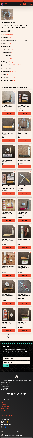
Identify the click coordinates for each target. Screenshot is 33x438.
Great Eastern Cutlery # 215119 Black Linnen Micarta (24, 159)
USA (13, 80)
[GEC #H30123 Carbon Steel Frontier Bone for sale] (8, 258)
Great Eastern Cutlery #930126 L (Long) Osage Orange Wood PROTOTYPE (24, 107)
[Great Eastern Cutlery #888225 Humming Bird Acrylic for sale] (24, 422)
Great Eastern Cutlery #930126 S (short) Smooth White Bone (23, 350)
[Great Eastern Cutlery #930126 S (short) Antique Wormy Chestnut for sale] (8, 286)
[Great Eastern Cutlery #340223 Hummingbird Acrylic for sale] (8, 395)
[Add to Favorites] (14, 91)
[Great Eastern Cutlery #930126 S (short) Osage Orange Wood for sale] (8, 124)
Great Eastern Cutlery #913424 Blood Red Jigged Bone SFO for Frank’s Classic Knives (24, 296)
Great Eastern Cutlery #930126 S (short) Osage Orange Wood (7, 133)
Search (21, 4)
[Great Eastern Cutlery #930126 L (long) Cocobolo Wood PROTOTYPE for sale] (24, 314)
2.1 (12, 46)
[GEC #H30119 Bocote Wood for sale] (24, 231)
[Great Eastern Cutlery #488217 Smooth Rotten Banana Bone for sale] (24, 178)
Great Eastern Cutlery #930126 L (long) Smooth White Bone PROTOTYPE (7, 350)
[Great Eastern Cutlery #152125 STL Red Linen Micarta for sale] (24, 205)
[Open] (5, 4)
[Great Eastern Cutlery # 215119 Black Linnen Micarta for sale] (24, 151)
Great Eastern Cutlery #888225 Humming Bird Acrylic (22, 431)
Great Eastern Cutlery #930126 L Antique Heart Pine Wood (23, 404)
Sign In (24, 4)
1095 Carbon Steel (16, 65)
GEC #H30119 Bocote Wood (24, 239)
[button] (8, 113)
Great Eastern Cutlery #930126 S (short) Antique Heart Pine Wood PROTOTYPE (23, 268)
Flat (7, 74)
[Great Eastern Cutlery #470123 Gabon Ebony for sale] (8, 97)
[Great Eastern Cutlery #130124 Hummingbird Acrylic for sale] (8, 422)
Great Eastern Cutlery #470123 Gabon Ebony (7, 106)
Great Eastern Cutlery (8, 34)
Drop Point (13, 71)
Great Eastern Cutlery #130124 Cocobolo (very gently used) (7, 160)
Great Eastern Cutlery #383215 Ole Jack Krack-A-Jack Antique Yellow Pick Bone (24, 377)
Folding (11, 62)
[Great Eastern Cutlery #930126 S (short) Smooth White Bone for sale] (24, 341)
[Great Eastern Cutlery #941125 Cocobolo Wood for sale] (24, 124)
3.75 (12, 49)
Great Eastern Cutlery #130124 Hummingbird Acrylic (6, 431)
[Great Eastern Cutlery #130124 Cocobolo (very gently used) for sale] (8, 151)
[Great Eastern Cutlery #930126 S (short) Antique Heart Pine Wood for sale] (8, 314)
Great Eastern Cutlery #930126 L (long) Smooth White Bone (7, 241)
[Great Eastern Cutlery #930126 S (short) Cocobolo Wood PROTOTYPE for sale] (8, 368)
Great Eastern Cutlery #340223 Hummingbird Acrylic (6, 404)
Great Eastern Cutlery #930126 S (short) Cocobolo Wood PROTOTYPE (8, 377)
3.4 (11, 58)
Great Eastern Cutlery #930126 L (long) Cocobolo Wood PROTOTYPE (24, 324)
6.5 (12, 55)
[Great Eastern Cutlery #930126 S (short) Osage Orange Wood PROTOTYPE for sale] (8, 178)
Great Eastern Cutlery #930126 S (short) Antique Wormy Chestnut (7, 295)
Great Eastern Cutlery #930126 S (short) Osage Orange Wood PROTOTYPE (8, 187)
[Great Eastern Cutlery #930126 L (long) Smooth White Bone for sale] (8, 231)
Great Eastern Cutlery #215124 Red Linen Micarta (8, 213)
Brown (13, 77)
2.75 (11, 43)
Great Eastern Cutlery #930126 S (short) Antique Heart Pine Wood (7, 324)
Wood (13, 68)
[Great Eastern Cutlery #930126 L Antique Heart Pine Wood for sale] (24, 395)
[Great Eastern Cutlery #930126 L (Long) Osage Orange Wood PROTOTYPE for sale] (24, 97)
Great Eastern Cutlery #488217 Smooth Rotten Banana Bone (23, 187)
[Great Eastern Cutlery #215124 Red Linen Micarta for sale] (8, 205)
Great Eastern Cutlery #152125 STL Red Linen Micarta (22, 214)
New (10, 37)
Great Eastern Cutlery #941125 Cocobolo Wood (23, 132)
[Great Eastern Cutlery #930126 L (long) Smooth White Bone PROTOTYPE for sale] (8, 341)
